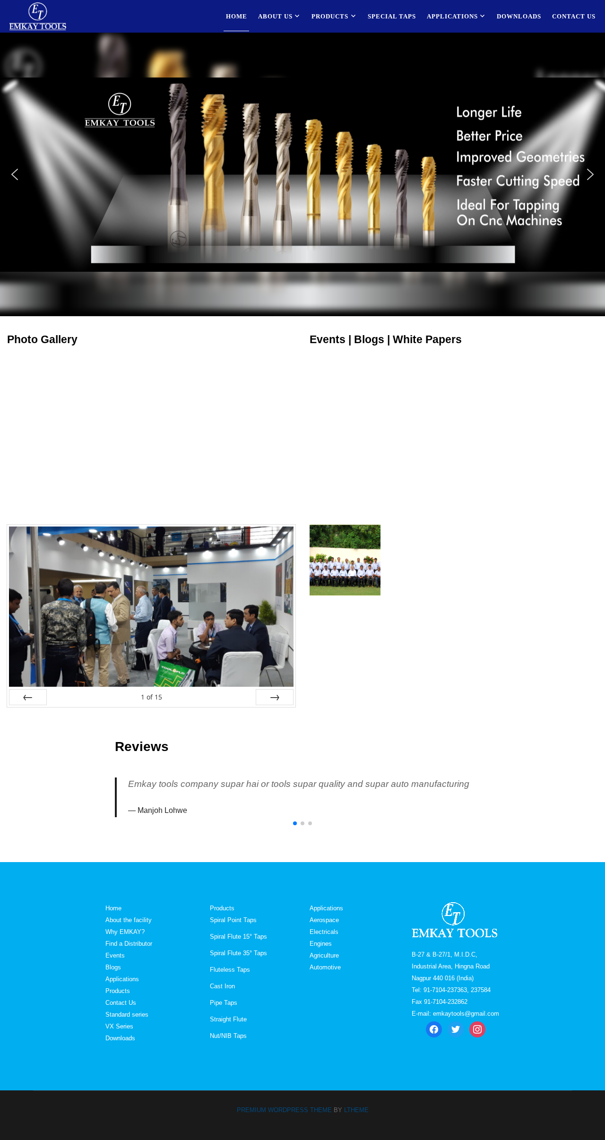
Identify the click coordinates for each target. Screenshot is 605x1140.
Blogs (113, 967)
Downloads (519, 16)
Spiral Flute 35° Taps (238, 953)
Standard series (126, 1014)
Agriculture (324, 955)
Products (329, 16)
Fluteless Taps (230, 969)
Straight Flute (228, 1019)
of (151, 696)
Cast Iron (222, 986)
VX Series (119, 1026)
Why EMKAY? (125, 931)
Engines (321, 943)
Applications (452, 16)
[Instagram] (477, 1029)
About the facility (128, 920)
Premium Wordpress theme (284, 1110)
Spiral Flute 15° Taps (238, 936)
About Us (275, 16)
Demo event (418, 530)
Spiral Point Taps (233, 920)
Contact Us (574, 16)
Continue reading (411, 566)
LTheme (356, 1110)
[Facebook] (434, 1029)
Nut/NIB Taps (228, 1035)
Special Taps (392, 16)
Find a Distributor (128, 943)
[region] (302, 174)
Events (115, 955)
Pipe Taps (223, 1002)
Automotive (325, 967)
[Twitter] (456, 1029)
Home (236, 16)
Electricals (324, 931)
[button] (14, 174)
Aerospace (324, 920)
